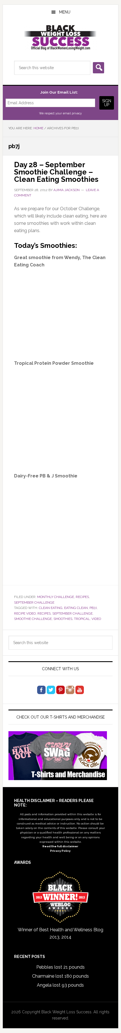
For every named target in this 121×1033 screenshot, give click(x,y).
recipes (44, 613)
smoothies (62, 619)
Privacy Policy (60, 850)
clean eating (50, 608)
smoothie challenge (33, 619)
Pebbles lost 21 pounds (60, 967)
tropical (82, 619)
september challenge (72, 613)
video (96, 619)
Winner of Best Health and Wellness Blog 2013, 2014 (60, 933)
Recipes (82, 597)
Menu (64, 12)
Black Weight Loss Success (60, 37)
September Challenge (34, 602)
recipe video (25, 613)
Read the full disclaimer (60, 846)
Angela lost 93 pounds (60, 985)
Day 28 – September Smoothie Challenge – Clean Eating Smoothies (56, 172)
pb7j (93, 608)
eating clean (76, 608)
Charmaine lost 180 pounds (60, 976)
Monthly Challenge (55, 597)
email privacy (72, 113)
